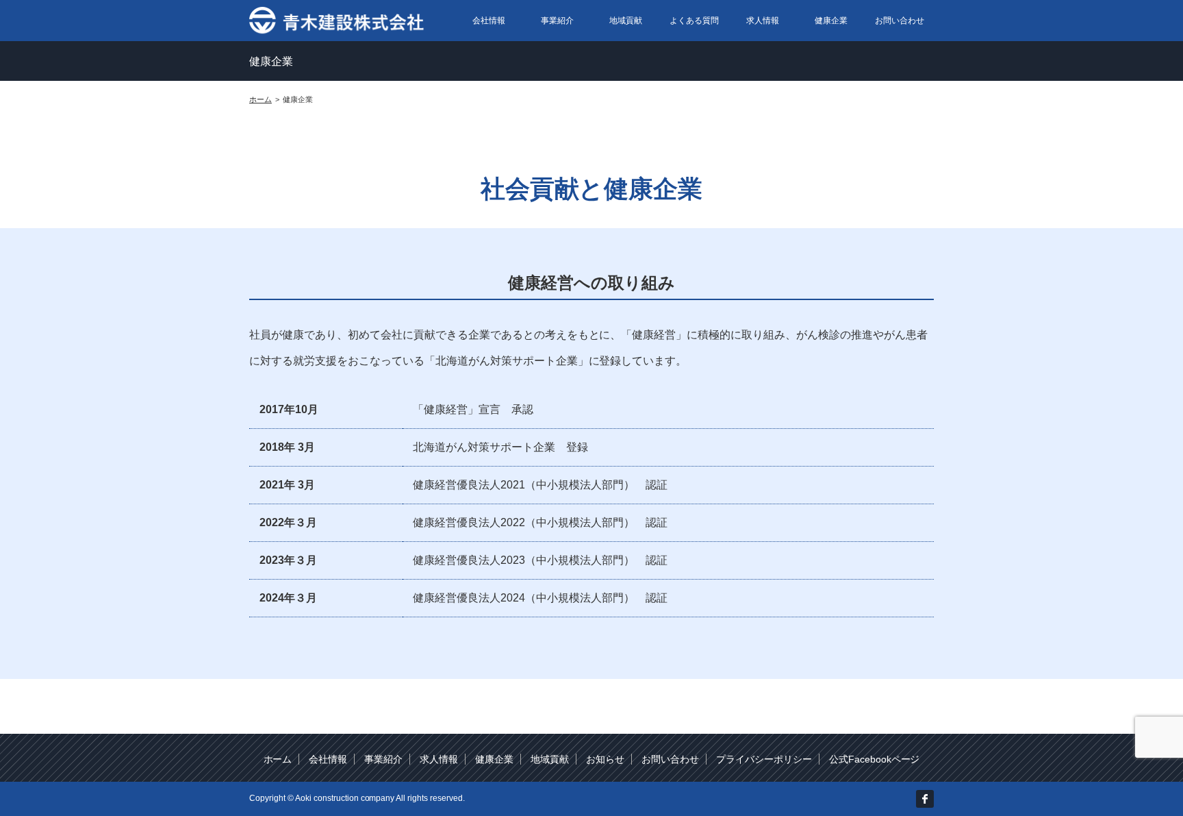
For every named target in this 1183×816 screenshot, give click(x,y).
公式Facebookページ (874, 759)
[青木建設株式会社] (337, 19)
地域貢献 (625, 20)
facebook (925, 799)
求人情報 (762, 20)
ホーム (278, 759)
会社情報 (488, 20)
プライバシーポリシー (764, 759)
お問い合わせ (899, 20)
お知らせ (605, 759)
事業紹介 (557, 20)
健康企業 (831, 20)
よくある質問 (694, 20)
